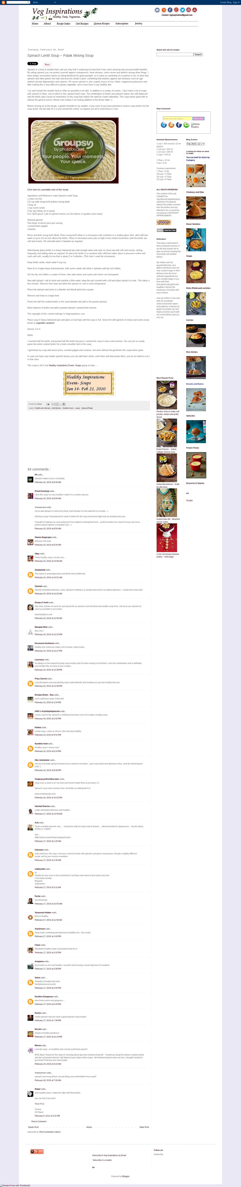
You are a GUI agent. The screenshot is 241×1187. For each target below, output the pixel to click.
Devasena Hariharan (45, 643)
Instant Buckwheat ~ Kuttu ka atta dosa (168, 485)
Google (189, 500)
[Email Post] (48, 404)
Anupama (39, 961)
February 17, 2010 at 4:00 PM (48, 988)
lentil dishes (57, 408)
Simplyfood (40, 570)
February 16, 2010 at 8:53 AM (48, 528)
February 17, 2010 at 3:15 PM (48, 952)
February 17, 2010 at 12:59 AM (48, 814)
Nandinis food (41, 744)
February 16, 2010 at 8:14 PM (48, 751)
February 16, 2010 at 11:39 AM (48, 618)
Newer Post (33, 1127)
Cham (38, 945)
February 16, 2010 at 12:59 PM (48, 686)
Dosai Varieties (193, 224)
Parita (38, 896)
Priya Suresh (41, 679)
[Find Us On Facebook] (178, 127)
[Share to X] (60, 404)
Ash (37, 823)
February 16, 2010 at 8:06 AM (48, 482)
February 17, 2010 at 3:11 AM (48, 887)
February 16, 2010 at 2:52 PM (48, 719)
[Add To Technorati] (186, 127)
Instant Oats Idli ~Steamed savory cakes (168, 520)
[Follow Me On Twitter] (163, 127)
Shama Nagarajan (43, 537)
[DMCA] (166, 231)
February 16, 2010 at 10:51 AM (48, 577)
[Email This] (53, 404)
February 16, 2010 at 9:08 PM (48, 770)
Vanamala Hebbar (43, 912)
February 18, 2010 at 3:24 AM (48, 1064)
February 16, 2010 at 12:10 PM (48, 634)
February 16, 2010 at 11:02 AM (48, 594)
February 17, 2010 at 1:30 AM (48, 860)
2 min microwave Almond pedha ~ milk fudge (168, 555)
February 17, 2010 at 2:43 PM (48, 936)
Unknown (39, 850)
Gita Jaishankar (42, 760)
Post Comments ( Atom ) (50, 1132)
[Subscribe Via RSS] (171, 127)
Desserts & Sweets (195, 483)
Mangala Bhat (41, 627)
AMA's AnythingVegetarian (47, 711)
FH (36, 475)
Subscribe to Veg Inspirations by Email (109, 1155)
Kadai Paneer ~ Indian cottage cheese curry (167, 450)
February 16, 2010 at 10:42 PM (48, 797)
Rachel (38, 1029)
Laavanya (39, 660)
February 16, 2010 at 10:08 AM (48, 561)
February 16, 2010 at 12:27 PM (48, 651)
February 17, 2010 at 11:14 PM (48, 1037)
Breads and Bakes (195, 384)
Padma (38, 727)
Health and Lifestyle (43, 408)
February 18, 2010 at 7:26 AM (48, 1080)
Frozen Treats (192, 448)
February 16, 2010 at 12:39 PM (48, 670)
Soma (38, 977)
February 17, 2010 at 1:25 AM (48, 841)
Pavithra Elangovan (44, 997)
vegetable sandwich (45, 323)
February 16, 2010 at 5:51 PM (48, 735)
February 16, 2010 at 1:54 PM (48, 702)
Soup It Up (39, 1104)
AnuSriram (40, 929)
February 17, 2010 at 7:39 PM (48, 1020)
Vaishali (38, 586)
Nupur (38, 1089)
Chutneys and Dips (195, 192)
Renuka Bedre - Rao (44, 695)
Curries (189, 320)
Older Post (144, 1127)
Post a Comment (38, 1121)
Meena (38, 1045)
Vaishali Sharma (42, 806)
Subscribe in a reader (102, 1160)
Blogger (125, 1176)
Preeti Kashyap (42, 491)
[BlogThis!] (56, 404)
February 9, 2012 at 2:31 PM (47, 1116)
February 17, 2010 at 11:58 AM (48, 920)
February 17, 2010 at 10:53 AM (48, 904)
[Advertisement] (90, 35)
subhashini (40, 869)
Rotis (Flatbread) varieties (198, 288)
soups (77, 408)
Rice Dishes (192, 352)
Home (89, 1127)
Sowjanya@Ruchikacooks (47, 779)
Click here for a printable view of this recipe (47, 189)
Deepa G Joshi (42, 602)
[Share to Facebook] (64, 404)
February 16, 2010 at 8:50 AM (48, 498)
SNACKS (190, 416)
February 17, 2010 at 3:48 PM (48, 969)
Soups (189, 256)
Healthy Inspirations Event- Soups (65, 365)
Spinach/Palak (87, 408)
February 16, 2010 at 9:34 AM (48, 545)
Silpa (37, 554)
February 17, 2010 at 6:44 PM (48, 1004)
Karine (38, 1013)
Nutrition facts (68, 408)
